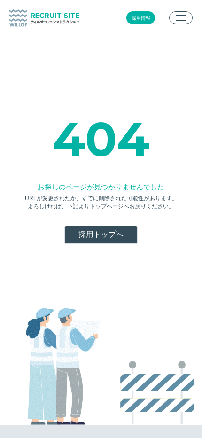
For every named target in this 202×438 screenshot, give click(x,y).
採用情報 (141, 18)
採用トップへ (101, 234)
